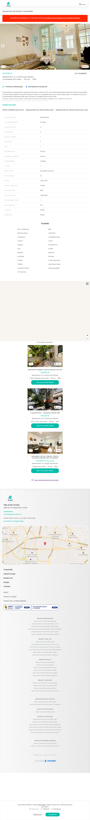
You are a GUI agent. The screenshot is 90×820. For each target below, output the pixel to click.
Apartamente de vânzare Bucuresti (39, 110)
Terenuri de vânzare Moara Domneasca (45, 673)
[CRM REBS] (50, 761)
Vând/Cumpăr (9, 574)
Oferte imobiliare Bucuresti (13, 110)
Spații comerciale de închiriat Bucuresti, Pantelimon (45, 730)
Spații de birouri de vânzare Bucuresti (45, 685)
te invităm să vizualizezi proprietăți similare (62, 18)
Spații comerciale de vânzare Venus (45, 688)
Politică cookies (10, 597)
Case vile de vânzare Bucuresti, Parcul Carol (45, 644)
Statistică (46, 809)
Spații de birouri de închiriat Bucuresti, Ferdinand (45, 724)
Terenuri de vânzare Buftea (45, 665)
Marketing (57, 809)
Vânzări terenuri (45, 659)
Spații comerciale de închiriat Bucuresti (45, 722)
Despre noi (8, 578)
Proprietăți (8, 569)
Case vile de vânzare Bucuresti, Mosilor (45, 652)
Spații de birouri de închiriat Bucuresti (45, 719)
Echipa (6, 582)
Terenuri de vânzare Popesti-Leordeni (45, 670)
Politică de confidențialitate (15, 601)
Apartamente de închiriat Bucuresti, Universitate (45, 704)
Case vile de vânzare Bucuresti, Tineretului (45, 655)
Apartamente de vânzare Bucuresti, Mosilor (45, 626)
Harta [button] (86, 66)
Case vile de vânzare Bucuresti (45, 642)
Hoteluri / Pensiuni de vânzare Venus (45, 743)
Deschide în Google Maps (14, 521)
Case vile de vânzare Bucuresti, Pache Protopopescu (45, 649)
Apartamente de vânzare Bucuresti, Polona (45, 631)
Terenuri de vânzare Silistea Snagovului (45, 675)
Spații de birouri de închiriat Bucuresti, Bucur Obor (45, 727)
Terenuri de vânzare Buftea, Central (45, 667)
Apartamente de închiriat (45, 699)
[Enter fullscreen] (87, 283)
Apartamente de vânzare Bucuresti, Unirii (45, 624)
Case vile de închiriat (45, 709)
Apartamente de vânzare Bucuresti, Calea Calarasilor (45, 629)
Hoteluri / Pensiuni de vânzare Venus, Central (45, 746)
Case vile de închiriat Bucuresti (45, 712)
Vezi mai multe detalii (45, 382)
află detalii (42, 805)
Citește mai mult (9, 105)
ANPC (6, 592)
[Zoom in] (87, 335)
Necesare (35, 809)
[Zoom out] (87, 338)
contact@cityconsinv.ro (13, 514)
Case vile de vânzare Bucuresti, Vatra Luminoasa (45, 647)
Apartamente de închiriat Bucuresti (45, 702)
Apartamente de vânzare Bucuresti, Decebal (45, 634)
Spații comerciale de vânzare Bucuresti (45, 683)
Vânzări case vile (45, 639)
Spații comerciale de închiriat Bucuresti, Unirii (45, 732)
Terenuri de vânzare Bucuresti (45, 662)
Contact (7, 586)
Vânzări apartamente (45, 618)
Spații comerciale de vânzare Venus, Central (45, 691)
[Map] (45, 311)
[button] (2, 45)
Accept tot (53, 814)
